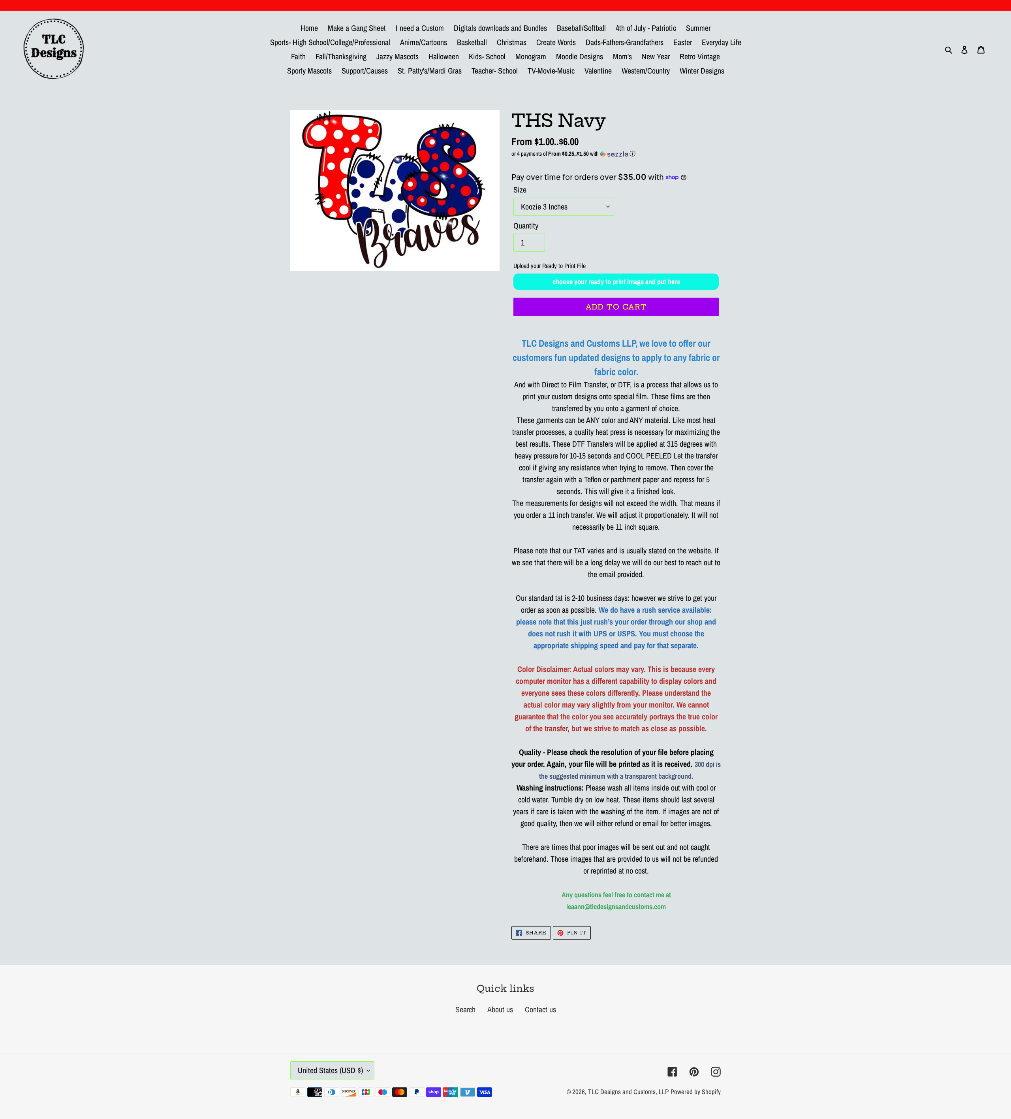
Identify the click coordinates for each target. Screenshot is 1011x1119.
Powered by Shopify (696, 1091)
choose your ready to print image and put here (616, 282)
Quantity (525, 225)
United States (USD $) (330, 1070)
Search (465, 1009)
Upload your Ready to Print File (549, 266)
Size (519, 189)
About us (500, 1009)
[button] (616, 153)
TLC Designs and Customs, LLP (628, 1091)
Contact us (540, 1009)
